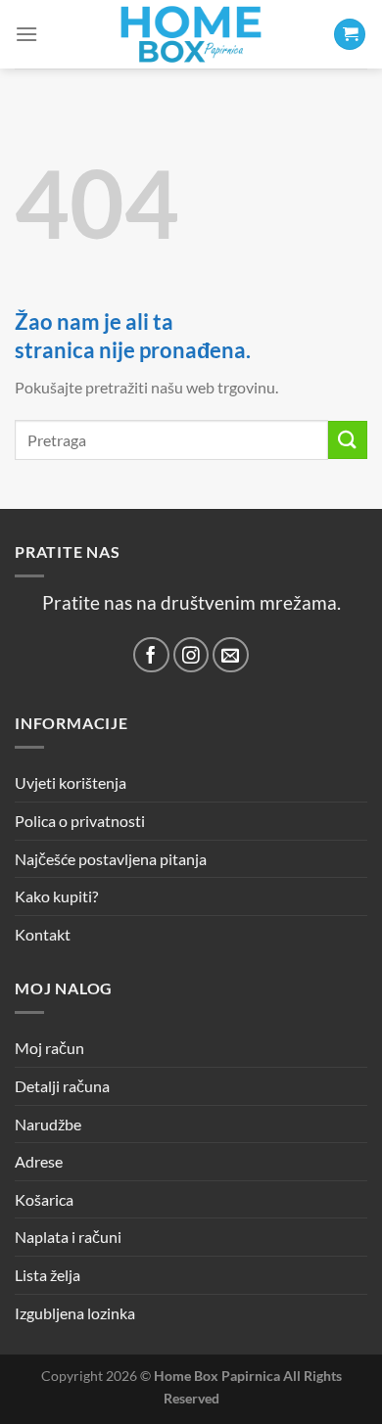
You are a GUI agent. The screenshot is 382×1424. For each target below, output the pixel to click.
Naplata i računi (68, 1236)
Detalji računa (62, 1086)
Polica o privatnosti (80, 820)
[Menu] (26, 34)
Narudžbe (48, 1124)
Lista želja (47, 1274)
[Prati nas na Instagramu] (191, 655)
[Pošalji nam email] (231, 655)
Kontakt (43, 934)
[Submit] (347, 440)
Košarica (44, 1199)
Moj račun (49, 1047)
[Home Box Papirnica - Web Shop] (191, 34)
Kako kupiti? (56, 896)
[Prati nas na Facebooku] (151, 655)
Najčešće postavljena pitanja (111, 859)
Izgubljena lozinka (75, 1313)
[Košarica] (349, 35)
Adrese (39, 1161)
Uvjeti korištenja (70, 782)
